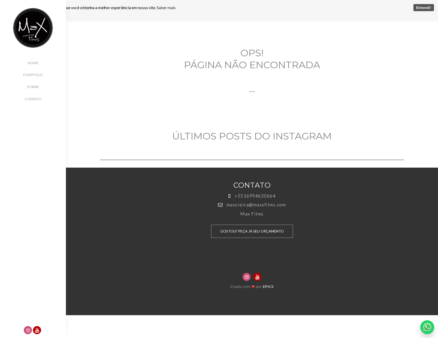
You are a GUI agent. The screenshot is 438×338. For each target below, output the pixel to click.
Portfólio (33, 75)
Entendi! (423, 8)
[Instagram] (28, 330)
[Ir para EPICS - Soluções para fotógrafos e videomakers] (252, 285)
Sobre (33, 87)
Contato (33, 99)
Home (33, 63)
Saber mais (166, 7)
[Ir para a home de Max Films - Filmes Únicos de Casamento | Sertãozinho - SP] (33, 28)
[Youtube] (37, 330)
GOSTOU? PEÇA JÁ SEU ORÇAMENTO (252, 231)
